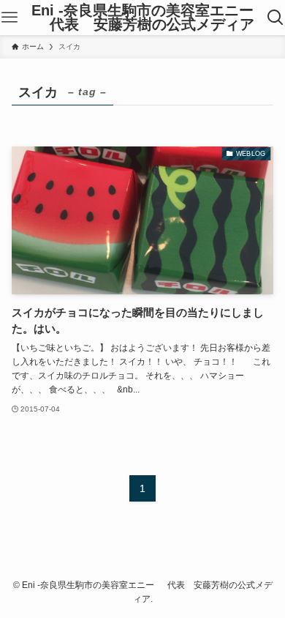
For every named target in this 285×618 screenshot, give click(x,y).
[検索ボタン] (276, 17)
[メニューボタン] (9, 17)
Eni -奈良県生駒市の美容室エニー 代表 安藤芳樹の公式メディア (142, 18)
